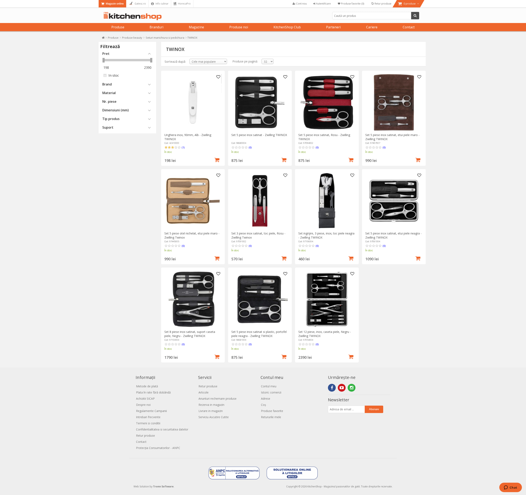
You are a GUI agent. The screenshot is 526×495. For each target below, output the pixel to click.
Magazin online (114, 3)
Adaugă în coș (217, 159)
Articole (203, 392)
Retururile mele (271, 417)
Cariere (371, 27)
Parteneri (333, 27)
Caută (415, 15)
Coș (263, 405)
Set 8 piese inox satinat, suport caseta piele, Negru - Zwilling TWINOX (189, 334)
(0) (250, 147)
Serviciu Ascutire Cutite (213, 417)
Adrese (265, 398)
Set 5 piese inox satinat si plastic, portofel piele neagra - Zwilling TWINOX (259, 334)
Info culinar (161, 3)
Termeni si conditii (148, 423)
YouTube (342, 388)
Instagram (351, 388)
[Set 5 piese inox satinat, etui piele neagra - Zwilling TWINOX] (393, 200)
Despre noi (143, 405)
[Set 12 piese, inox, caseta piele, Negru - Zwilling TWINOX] (326, 299)
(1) (183, 147)
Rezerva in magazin (211, 405)
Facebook (332, 388)
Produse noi (238, 27)
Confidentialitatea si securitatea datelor (162, 429)
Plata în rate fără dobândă (153, 392)
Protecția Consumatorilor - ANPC (158, 448)
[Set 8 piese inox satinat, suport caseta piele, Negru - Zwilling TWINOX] (192, 299)
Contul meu (268, 386)
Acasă (103, 38)
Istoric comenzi (271, 392)
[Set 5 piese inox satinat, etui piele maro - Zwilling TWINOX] (393, 102)
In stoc (113, 75)
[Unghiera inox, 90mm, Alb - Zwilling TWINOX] (192, 102)
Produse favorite (272, 411)
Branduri (156, 27)
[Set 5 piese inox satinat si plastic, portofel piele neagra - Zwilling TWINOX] (259, 299)
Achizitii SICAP (145, 398)
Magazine (196, 27)
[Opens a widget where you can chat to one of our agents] (510, 488)
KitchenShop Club (287, 27)
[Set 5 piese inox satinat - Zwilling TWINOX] (259, 102)
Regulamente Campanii (151, 411)
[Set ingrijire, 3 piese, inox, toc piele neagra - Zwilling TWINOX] (326, 200)
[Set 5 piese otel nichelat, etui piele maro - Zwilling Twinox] (192, 200)
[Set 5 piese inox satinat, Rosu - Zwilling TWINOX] (326, 102)
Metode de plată (147, 386)
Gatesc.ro (140, 3)
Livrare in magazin (210, 411)
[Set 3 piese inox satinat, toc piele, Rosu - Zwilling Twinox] (259, 200)
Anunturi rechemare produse (217, 398)
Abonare (374, 409)
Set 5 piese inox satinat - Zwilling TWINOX (259, 135)
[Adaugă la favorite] (218, 77)
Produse (117, 27)
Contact (409, 27)
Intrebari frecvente (148, 417)
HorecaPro (184, 3)
